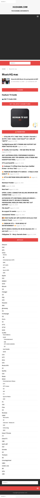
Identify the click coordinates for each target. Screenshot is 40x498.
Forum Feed (21, 132)
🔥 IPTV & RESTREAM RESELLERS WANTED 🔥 (16, 177)
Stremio (4, 449)
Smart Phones (6, 433)
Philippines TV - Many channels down (14, 234)
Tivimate (4, 455)
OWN (3, 186)
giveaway (5, 308)
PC (3, 402)
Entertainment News (9, 381)
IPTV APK (5, 265)
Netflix (4, 371)
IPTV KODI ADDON (9, 344)
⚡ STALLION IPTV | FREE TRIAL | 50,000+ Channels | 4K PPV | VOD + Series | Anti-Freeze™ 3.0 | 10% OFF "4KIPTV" (19, 139)
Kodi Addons (6, 334)
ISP (4, 391)
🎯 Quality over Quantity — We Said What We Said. (18, 150)
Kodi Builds (6, 349)
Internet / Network (8, 422)
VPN (3, 471)
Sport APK (6, 270)
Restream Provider (8, 183)
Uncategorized (6, 460)
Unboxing (6, 428)
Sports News (7, 396)
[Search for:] (8, 1)
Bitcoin (4, 286)
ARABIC (4, 281)
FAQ (3, 297)
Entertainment (8, 339)
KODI (3, 330)
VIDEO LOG (5, 466)
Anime (5, 254)
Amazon (4, 244)
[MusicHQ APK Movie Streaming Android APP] (6, 81)
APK (3, 250)
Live (3, 354)
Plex (3, 407)
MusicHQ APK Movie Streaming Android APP (24, 79)
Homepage (5, 313)
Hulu (3, 319)
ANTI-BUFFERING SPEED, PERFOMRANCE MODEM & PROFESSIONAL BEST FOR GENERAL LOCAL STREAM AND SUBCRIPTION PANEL (20, 157)
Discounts (6, 417)
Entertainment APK (8, 260)
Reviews (4, 413)
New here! (5, 189)
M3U (3, 360)
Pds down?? (6, 208)
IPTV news (6, 386)
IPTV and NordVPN (8, 163)
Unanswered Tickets (8, 214)
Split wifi (5, 444)
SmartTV (4, 438)
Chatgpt (4, 292)
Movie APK (5, 365)
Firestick (4, 303)
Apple (4, 275)
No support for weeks (9, 211)
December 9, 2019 (18, 81)
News (4, 376)
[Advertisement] (20, 40)
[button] (37, 16)
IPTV (3, 324)
